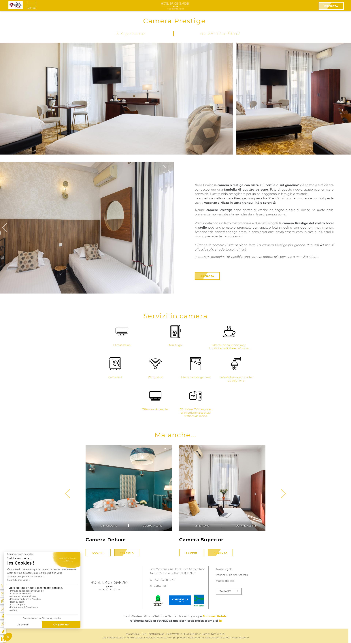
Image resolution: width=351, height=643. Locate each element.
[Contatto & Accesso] (3, 594)
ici (220, 621)
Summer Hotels (215, 616)
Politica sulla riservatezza (232, 575)
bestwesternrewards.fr (218, 637)
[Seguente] (169, 228)
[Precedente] (4, 228)
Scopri (98, 552)
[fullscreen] (167, 169)
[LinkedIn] (3, 639)
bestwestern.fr (240, 637)
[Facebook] (3, 616)
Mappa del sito (225, 580)
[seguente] (67, 494)
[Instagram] (3, 624)
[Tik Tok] (3, 631)
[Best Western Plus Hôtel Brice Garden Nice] (175, 6)
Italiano (225, 591)
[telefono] (3, 586)
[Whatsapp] (3, 601)
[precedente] (283, 494)
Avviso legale (224, 569)
